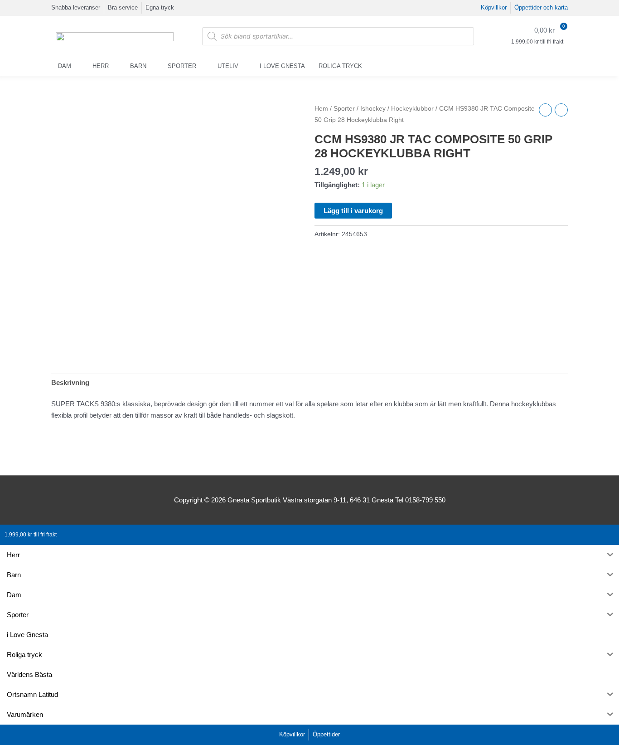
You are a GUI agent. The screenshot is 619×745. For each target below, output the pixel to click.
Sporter (182, 66)
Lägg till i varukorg (353, 210)
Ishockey (373, 108)
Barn (138, 66)
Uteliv (228, 66)
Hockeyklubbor (412, 108)
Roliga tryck (340, 66)
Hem (321, 108)
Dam (64, 66)
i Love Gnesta (282, 66)
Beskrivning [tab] (70, 382)
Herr (100, 66)
